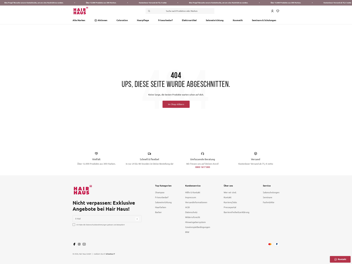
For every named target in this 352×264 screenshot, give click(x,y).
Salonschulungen (271, 192)
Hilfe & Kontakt (192, 192)
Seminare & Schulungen (264, 20)
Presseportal (230, 207)
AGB (187, 207)
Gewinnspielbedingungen (197, 227)
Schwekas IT (110, 254)
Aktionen (102, 20)
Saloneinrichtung (215, 20)
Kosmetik (238, 20)
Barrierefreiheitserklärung (236, 212)
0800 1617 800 (202, 167)
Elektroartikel (189, 20)
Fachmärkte (268, 202)
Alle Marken (79, 20)
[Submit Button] (137, 219)
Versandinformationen (196, 202)
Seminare (267, 197)
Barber (158, 212)
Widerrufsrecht (192, 217)
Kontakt (227, 197)
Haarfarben (160, 207)
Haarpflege (143, 20)
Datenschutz (191, 212)
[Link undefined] (74, 244)
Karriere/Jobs (230, 202)
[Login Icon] (272, 11)
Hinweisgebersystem (195, 222)
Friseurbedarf (165, 20)
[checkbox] (74, 224)
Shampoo (159, 192)
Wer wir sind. (230, 192)
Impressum (190, 197)
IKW (187, 232)
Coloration (122, 20)
